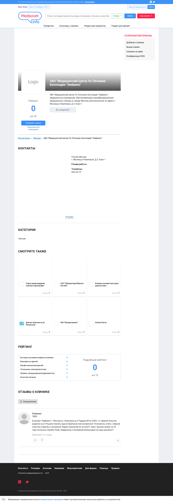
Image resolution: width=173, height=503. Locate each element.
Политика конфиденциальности (30, 473)
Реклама (35, 468)
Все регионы (24, 138)
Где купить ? (146, 16)
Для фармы (91, 468)
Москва (37, 138)
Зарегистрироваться (137, 7)
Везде (117, 16)
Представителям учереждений (33, 128)
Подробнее (90, 2)
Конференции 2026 (135, 56)
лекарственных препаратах (52, 499)
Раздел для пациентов (95, 26)
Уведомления (29, 401)
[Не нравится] (42, 440)
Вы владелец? (63, 110)
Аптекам (47, 468)
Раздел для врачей (120, 26)
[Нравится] (35, 440)
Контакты (23, 468)
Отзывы (69, 217)
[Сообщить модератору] (118, 440)
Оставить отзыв (33, 123)
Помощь (104, 468)
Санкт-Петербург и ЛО (38, 7)
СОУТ (47, 473)
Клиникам (59, 468)
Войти (151, 7)
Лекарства (48, 26)
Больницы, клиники (68, 26)
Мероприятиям (74, 468)
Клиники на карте (134, 51)
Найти (130, 16)
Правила (115, 468)
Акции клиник (133, 47)
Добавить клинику (135, 42)
